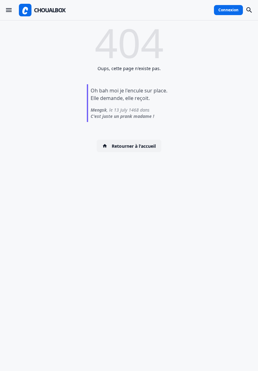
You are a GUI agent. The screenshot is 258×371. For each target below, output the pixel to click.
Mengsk (99, 110)
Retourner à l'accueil (134, 146)
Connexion (228, 10)
